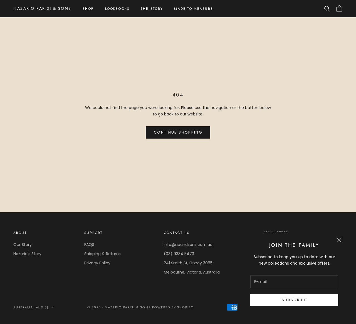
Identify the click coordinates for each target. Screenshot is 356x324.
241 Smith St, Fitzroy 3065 (188, 263)
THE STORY (152, 8)
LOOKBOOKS (117, 8)
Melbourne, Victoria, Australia (192, 272)
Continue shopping (178, 132)
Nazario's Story (27, 254)
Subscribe (294, 300)
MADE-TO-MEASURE (193, 8)
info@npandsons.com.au (188, 244)
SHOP (88, 8)
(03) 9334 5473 (179, 254)
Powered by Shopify (173, 307)
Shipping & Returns (102, 254)
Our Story (22, 244)
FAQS (89, 244)
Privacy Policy (97, 263)
